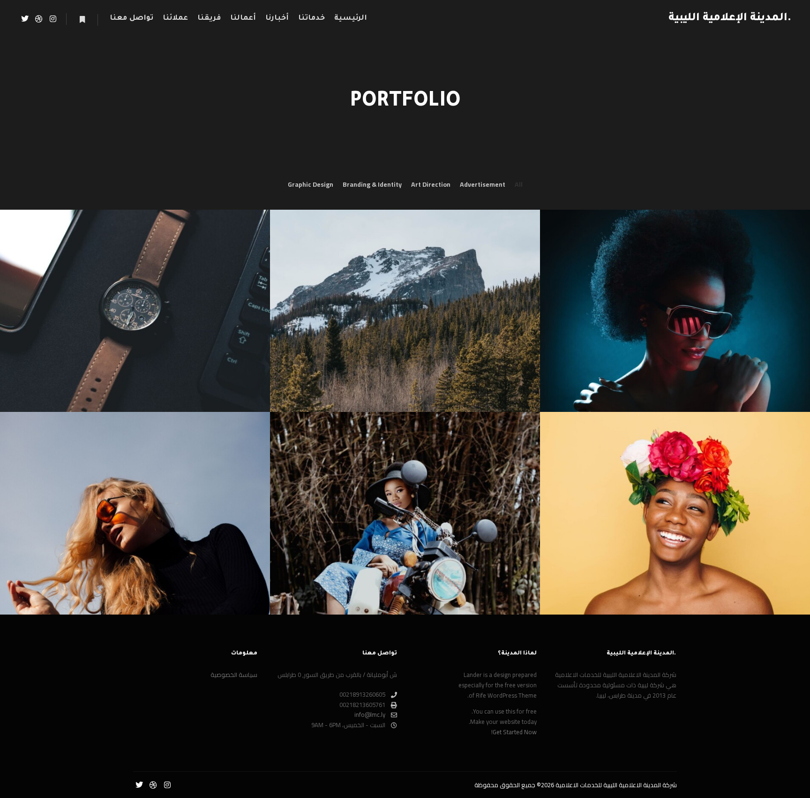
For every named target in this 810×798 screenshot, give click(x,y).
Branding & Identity (372, 184)
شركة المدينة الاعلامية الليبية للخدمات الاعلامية (616, 784)
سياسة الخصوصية (233, 675)
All (519, 184)
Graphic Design (310, 184)
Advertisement (482, 184)
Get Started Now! (514, 731)
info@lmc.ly (369, 715)
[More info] (82, 20)
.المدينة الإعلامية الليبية (744, 18)
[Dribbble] (39, 19)
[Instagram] (53, 19)
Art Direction (430, 184)
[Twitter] (25, 19)
